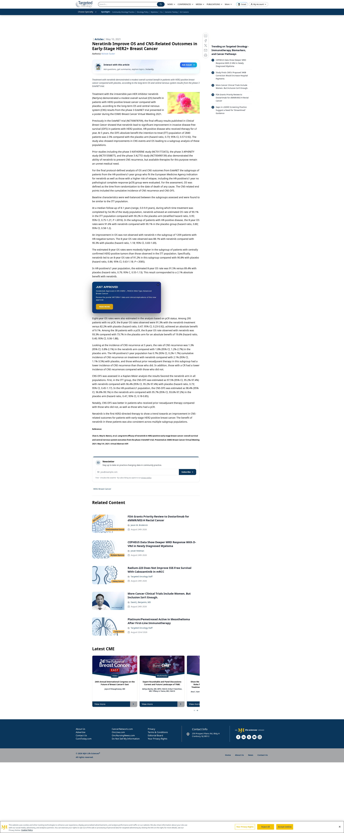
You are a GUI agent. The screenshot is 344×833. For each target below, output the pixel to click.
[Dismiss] (158, 284)
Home (228, 755)
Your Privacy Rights (157, 738)
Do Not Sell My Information (126, 738)
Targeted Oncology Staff (142, 576)
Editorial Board (155, 735)
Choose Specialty (85, 11)
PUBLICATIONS (213, 4)
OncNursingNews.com (123, 735)
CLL (161, 12)
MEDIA (199, 4)
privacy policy (146, 478)
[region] (172, 827)
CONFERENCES (184, 4)
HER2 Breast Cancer (102, 489)
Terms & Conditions (158, 732)
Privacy (151, 729)
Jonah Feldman (137, 551)
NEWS (170, 4)
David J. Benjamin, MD (141, 602)
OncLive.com (118, 732)
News (250, 755)
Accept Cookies (284, 826)
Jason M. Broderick (139, 525)
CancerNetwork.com (122, 729)
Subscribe (186, 472)
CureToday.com (84, 738)
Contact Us (81, 735)
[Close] (340, 827)
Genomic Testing (171, 12)
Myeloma (154, 12)
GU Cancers (184, 12)
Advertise (80, 732)
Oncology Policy (142, 12)
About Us (80, 729)
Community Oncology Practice (123, 12)
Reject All (265, 826)
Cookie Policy (27, 830)
